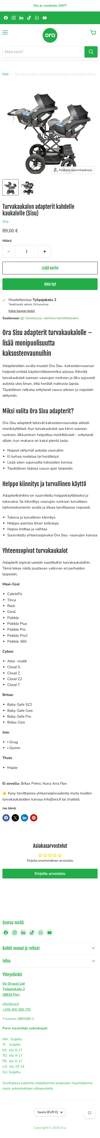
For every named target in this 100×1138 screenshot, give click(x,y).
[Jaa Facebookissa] (6, 817)
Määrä (6, 241)
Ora (5, 221)
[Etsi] (91, 52)
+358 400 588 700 (16, 1009)
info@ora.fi (10, 1004)
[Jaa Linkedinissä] (24, 817)
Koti (5, 74)
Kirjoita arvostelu (50, 873)
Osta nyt (50, 284)
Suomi (47, 1112)
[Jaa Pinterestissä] (33, 817)
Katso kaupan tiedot (21, 311)
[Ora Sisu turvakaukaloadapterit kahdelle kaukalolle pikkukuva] (27, 187)
